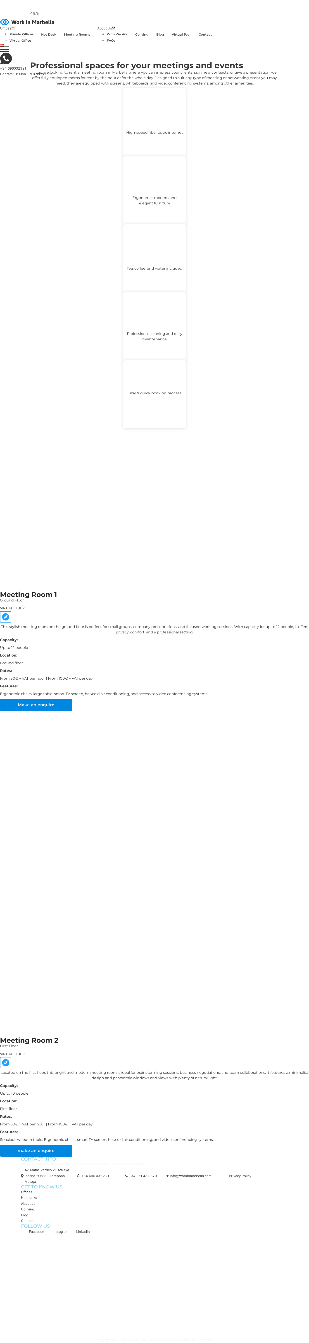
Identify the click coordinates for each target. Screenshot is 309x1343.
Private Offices (21, 34)
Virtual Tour (181, 34)
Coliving (142, 34)
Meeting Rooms (77, 34)
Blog (160, 34)
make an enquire (36, 1150)
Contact (205, 34)
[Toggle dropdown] (13, 28)
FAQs (111, 41)
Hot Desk (48, 34)
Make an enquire (36, 704)
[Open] (4, 49)
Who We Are (117, 34)
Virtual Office (20, 41)
